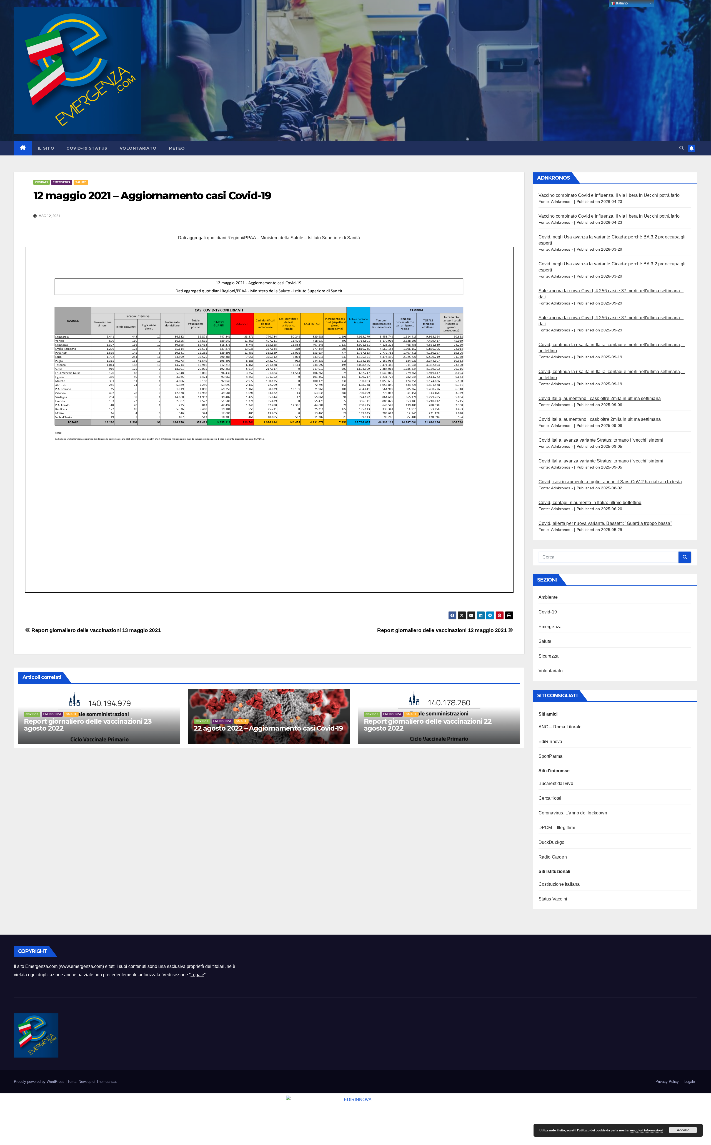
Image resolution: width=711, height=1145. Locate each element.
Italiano (621, 3)
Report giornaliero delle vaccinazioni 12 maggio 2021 (442, 630)
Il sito (46, 148)
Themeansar (106, 1081)
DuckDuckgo (552, 842)
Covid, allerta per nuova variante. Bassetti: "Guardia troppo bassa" (605, 523)
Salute (80, 182)
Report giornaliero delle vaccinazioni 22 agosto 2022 (428, 724)
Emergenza (62, 182)
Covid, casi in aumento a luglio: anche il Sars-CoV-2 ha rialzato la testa (610, 481)
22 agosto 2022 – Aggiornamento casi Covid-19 (268, 728)
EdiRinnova (550, 741)
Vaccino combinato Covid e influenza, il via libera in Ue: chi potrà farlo (609, 195)
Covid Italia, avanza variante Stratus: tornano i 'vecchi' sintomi (601, 440)
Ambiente (548, 597)
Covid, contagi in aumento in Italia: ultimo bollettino (590, 502)
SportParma (551, 756)
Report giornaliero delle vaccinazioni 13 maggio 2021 (95, 630)
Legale (197, 974)
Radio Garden (553, 857)
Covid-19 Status (86, 148)
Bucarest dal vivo (556, 783)
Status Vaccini (553, 899)
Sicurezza (549, 656)
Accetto (683, 1130)
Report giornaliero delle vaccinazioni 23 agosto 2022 (88, 724)
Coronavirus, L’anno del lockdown (573, 813)
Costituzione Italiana (559, 884)
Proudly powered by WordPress (40, 1081)
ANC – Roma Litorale (560, 726)
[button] (681, 148)
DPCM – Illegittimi (557, 827)
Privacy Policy (667, 1081)
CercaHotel (550, 798)
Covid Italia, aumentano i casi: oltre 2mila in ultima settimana (600, 398)
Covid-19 (41, 182)
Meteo (177, 148)
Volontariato (138, 148)
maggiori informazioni (646, 1130)
